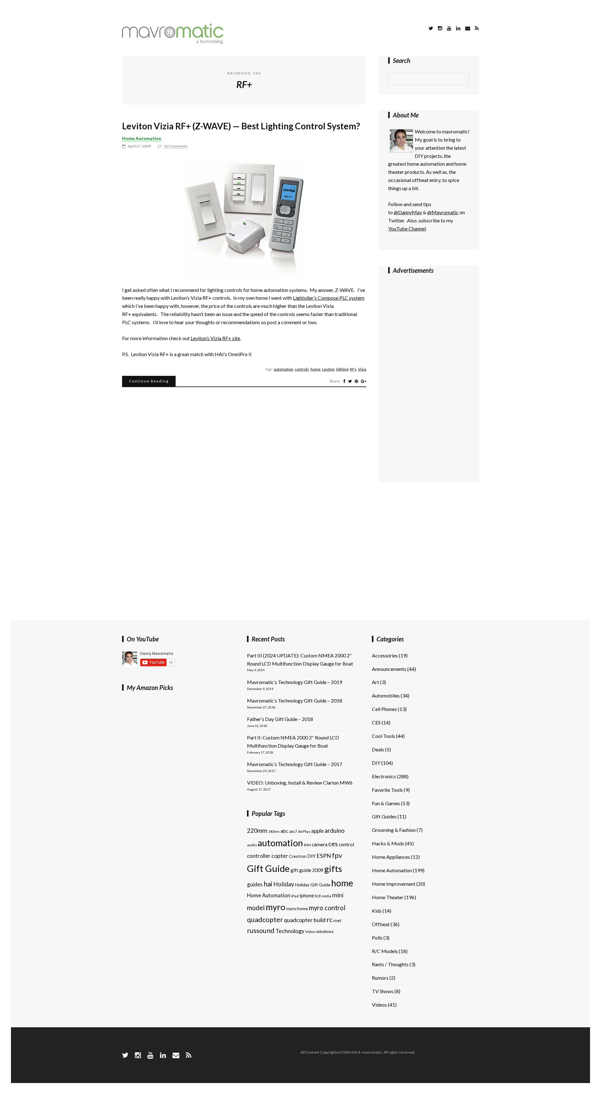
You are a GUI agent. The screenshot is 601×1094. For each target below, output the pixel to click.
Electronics (384, 776)
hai (268, 883)
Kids (377, 911)
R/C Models (385, 951)
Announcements (389, 669)
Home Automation (141, 138)
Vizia (362, 369)
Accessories (385, 655)
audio (252, 845)
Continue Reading (149, 381)
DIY (311, 856)
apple (317, 830)
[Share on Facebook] (344, 381)
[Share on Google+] (363, 381)
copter (279, 855)
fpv (337, 855)
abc (284, 831)
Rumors (380, 978)
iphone (307, 895)
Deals (378, 749)
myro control (327, 907)
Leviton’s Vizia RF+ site (215, 338)
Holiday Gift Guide (312, 884)
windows (325, 931)
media (326, 896)
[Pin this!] (356, 381)
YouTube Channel (407, 228)
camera (319, 844)
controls (302, 369)
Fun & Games (386, 803)
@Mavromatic (443, 212)
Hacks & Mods (388, 843)
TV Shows (382, 991)
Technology (289, 930)
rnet (337, 920)
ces (333, 844)
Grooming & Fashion (394, 830)
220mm (257, 830)
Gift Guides (384, 816)
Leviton (328, 369)
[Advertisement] (413, 377)
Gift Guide (268, 868)
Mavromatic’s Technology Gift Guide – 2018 (294, 700)
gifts (333, 868)
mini (337, 895)
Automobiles (386, 695)
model (256, 907)
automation (283, 369)
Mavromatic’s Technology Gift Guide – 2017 (294, 764)
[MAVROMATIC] (172, 42)
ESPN (323, 855)
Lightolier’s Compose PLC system (328, 298)
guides (255, 884)
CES (376, 722)
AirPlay (304, 831)
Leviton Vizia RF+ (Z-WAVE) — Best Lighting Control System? (241, 126)
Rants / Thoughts (390, 964)
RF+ (353, 369)
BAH (307, 845)
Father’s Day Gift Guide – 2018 (280, 719)
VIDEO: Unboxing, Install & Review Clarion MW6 (299, 783)
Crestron (297, 856)
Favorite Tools (387, 790)
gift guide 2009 (306, 870)
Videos (379, 1005)
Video (310, 931)
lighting (342, 369)
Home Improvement (393, 884)
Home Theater (387, 897)
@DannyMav (408, 212)
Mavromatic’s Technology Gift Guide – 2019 (294, 682)
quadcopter (265, 919)
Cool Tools (383, 736)
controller (258, 856)
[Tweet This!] (350, 381)
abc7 (293, 831)
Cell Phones (384, 709)
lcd (318, 895)
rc (329, 919)
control (346, 844)
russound (261, 930)
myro (275, 907)
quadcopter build (305, 919)
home (316, 369)
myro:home (297, 908)
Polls (377, 938)
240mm (274, 831)
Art (375, 682)
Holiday (283, 884)
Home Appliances (391, 857)
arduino (335, 830)
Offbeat (381, 924)
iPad (295, 896)
